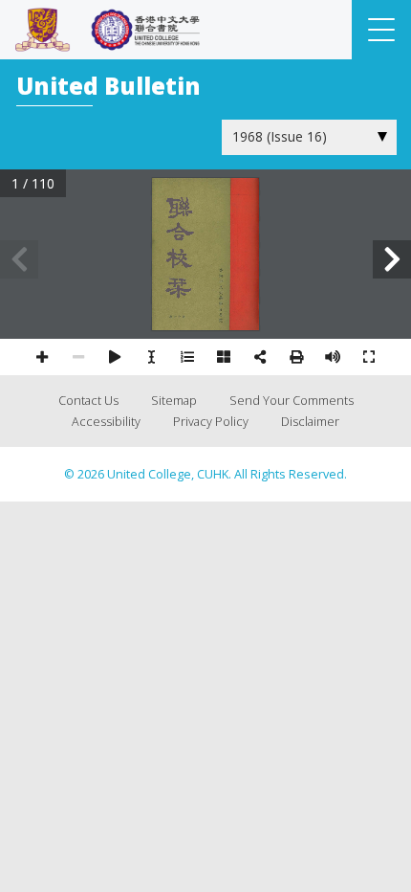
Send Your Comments (291, 400)
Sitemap (174, 400)
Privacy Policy (211, 421)
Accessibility (106, 421)
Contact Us (88, 400)
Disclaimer (310, 421)
